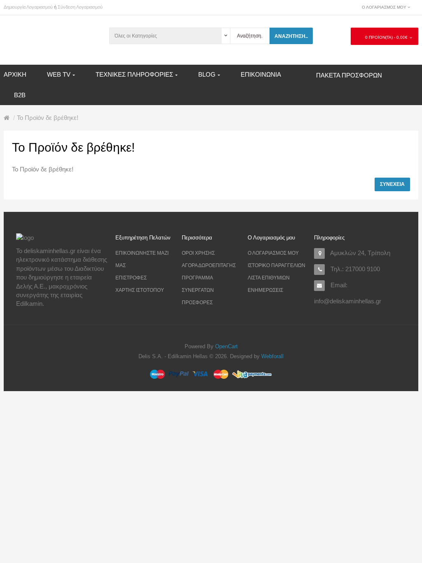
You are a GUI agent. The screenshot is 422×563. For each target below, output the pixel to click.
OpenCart (226, 346)
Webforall (272, 356)
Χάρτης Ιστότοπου (139, 290)
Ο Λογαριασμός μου (273, 253)
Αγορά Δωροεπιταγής (209, 265)
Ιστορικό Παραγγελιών (276, 265)
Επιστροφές (131, 278)
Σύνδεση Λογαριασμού (80, 7)
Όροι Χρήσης (198, 253)
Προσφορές (197, 302)
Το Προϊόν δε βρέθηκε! (47, 117)
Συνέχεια (392, 184)
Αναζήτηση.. (291, 36)
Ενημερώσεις (265, 290)
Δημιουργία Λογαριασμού (28, 7)
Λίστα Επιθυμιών (269, 278)
